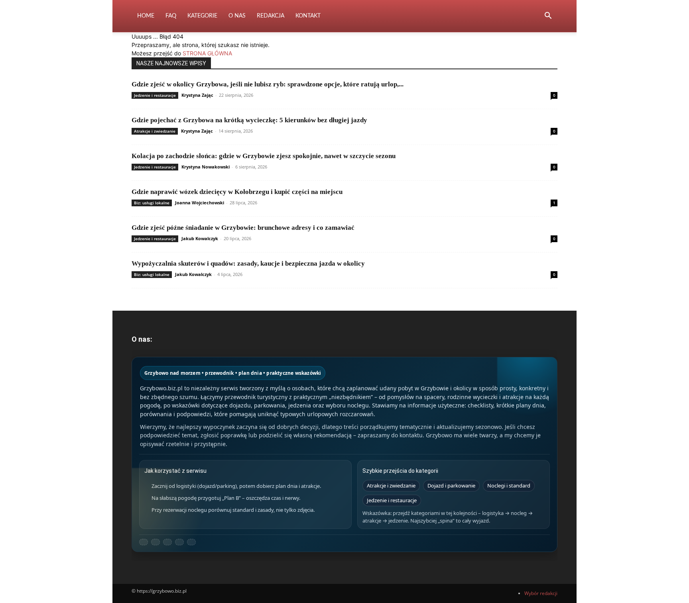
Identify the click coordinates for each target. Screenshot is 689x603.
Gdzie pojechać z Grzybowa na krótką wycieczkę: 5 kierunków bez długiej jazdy (249, 120)
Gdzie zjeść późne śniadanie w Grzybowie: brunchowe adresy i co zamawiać (243, 227)
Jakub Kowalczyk (199, 238)
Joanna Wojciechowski (199, 203)
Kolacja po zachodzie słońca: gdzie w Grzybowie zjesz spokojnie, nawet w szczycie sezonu (264, 156)
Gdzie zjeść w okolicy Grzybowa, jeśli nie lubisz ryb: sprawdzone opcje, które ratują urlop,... (268, 84)
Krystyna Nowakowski (205, 167)
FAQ (170, 16)
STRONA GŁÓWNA (207, 53)
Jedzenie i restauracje (155, 95)
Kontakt (308, 16)
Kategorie (202, 16)
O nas (237, 16)
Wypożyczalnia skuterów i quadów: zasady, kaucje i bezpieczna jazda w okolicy (248, 263)
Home (145, 16)
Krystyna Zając (197, 95)
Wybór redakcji (540, 593)
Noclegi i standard (508, 485)
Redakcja (270, 16)
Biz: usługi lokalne (151, 203)
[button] (547, 16)
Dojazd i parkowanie (451, 485)
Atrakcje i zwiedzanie (154, 131)
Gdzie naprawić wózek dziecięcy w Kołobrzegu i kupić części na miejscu (237, 192)
